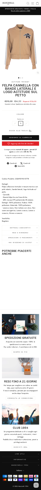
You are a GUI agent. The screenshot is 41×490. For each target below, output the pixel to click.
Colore (20, 114)
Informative (20, 459)
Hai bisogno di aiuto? (20, 242)
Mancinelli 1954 (20, 465)
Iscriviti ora (21, 447)
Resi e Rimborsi (21, 233)
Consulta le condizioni (20, 398)
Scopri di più (20, 352)
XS (15, 123)
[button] (20, 143)
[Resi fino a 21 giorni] (20, 368)
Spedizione (19, 104)
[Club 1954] (20, 414)
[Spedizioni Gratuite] (20, 324)
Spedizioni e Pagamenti (20, 238)
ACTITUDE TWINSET (20, 82)
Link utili (20, 454)
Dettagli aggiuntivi (20, 228)
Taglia (20, 119)
